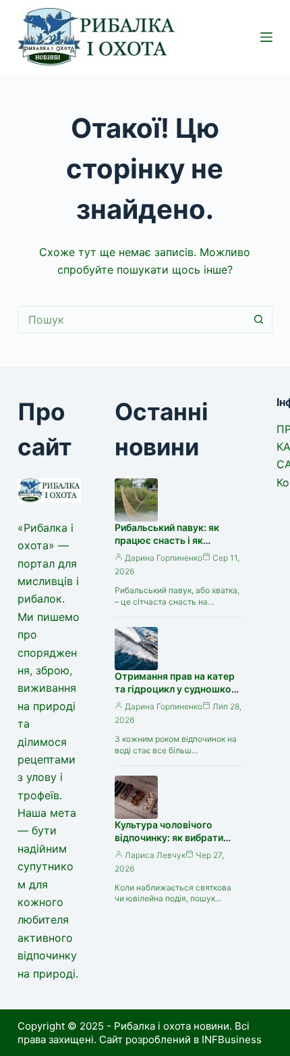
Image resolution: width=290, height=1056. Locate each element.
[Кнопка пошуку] (258, 319)
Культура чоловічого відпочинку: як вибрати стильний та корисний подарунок (169, 844)
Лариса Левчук (155, 855)
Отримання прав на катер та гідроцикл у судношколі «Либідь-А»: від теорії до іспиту (177, 695)
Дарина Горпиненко (163, 558)
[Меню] (266, 37)
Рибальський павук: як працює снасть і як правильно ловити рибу (169, 540)
